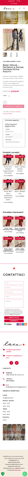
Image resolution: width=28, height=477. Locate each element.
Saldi (8, 20)
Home (4, 20)
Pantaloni (18, 111)
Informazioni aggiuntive (12, 120)
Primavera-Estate (13, 20)
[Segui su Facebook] (11, 363)
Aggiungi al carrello (13, 106)
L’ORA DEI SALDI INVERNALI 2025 (14, 429)
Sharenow (18, 470)
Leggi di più (14, 435)
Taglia (5, 95)
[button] (22, 31)
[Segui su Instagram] (17, 363)
